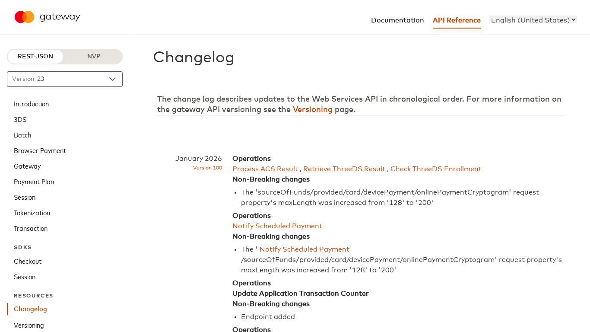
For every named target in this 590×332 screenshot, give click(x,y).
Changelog (30, 309)
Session (24, 196)
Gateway (27, 165)
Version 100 (207, 168)
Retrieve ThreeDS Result (344, 169)
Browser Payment (40, 150)
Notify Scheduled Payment (277, 226)
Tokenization (32, 212)
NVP (93, 57)
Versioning (29, 324)
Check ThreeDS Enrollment (436, 169)
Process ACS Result (265, 169)
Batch (22, 134)
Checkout (27, 260)
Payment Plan (34, 181)
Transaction (31, 228)
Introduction (31, 103)
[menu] (533, 19)
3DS (20, 119)
